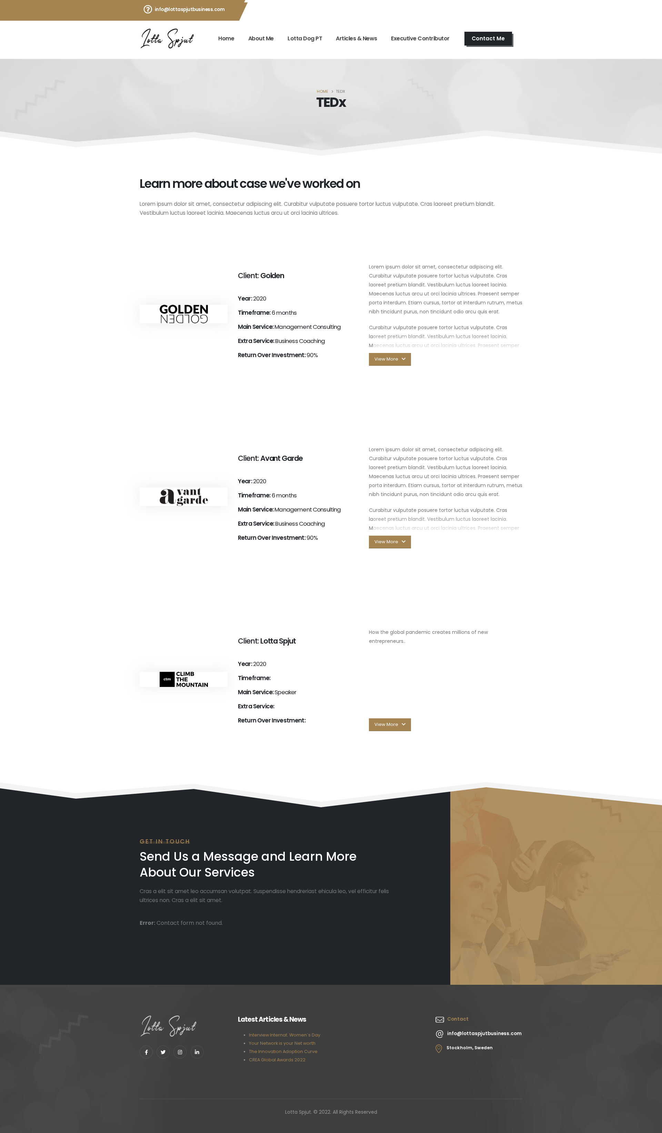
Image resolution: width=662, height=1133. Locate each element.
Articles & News (356, 38)
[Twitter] (163, 1052)
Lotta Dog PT (305, 38)
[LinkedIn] (197, 1052)
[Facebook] (146, 1052)
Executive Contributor (420, 38)
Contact (458, 1018)
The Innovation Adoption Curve (283, 1051)
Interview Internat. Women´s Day (284, 1035)
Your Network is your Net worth (282, 1043)
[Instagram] (180, 1052)
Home (226, 38)
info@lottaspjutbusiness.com (190, 9)
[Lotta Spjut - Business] (167, 38)
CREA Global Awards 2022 (277, 1060)
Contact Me (488, 38)
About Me (261, 38)
